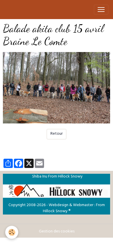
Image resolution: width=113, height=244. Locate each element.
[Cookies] (11, 232)
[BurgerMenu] (101, 9)
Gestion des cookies (56, 232)
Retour (56, 134)
